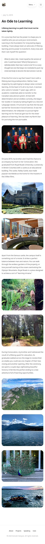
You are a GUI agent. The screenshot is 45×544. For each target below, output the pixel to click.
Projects (18, 531)
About (11, 531)
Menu (31, 5)
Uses (34, 531)
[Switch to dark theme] (40, 5)
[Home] (4, 5)
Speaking (27, 531)
